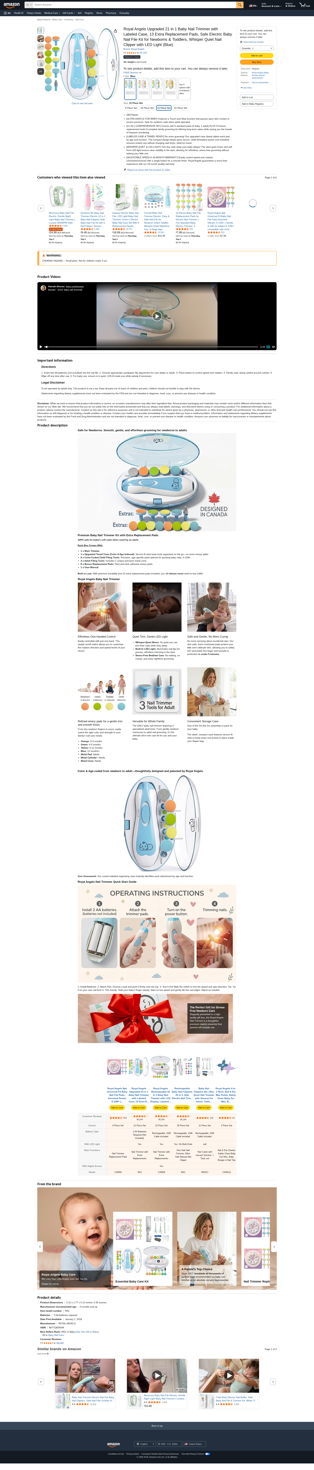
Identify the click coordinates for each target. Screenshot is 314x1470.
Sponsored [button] (41, 1354)
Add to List (247, 97)
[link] (62, 217)
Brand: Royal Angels (133, 49)
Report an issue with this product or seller (148, 170)
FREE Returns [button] (131, 72)
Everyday (124, 13)
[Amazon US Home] (113, 1445)
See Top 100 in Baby (87, 1331)
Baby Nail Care (56, 1335)
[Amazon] (12, 5)
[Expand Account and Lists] (281, 6)
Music (99, 13)
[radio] (40, 30)
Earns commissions (75, 286)
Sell (79, 13)
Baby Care (57, 20)
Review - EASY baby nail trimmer (65, 289)
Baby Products (43, 20)
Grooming (68, 20)
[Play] (40, 346)
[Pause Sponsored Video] (111, 1383)
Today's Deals (34, 13)
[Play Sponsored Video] (157, 1375)
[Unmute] (273, 347)
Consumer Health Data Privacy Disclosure (160, 1454)
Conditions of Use (116, 1454)
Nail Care (79, 20)
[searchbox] (134, 5)
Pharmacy (111, 13)
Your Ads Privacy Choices (192, 1454)
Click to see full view (82, 103)
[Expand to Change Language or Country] (257, 6)
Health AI (18, 13)
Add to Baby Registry (253, 104)
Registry (89, 13)
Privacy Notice (132, 1454)
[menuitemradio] (268, 347)
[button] (7, 13)
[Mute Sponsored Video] (111, 1389)
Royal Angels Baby (260, 73)
